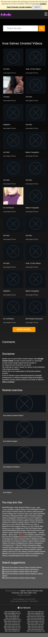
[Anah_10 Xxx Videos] (36, 65)
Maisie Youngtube (32, 152)
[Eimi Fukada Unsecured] (36, 315)
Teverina (6, 97)
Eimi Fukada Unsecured (34, 319)
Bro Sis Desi (7, 537)
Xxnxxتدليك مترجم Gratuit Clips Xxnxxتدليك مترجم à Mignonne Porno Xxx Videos (22, 527)
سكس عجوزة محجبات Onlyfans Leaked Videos (21, 508)
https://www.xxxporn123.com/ (12, 628)
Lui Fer (31, 518)
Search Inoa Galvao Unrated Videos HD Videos (21, 572)
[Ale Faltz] (13, 65)
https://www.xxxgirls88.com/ (35, 612)
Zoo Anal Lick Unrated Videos (19, 554)
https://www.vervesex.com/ (12, 623)
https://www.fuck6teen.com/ (36, 615)
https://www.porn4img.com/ (36, 629)
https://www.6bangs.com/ (12, 615)
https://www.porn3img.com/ (36, 628)
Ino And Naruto (8, 208)
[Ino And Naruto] (13, 204)
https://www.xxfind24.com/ (12, 629)
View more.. (24, 329)
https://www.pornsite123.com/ (12, 620)
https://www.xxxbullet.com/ (12, 624)
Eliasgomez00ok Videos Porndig (23, 516)
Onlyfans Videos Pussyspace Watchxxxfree (22, 517)
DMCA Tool (32, 593)
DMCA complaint (8, 382)
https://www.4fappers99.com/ (12, 613)
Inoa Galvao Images (10, 441)
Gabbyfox (6, 125)
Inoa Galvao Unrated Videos (13, 415)
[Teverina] (13, 93)
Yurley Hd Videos (36, 522)
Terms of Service (32, 591)
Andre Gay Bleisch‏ (15, 533)
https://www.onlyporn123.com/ (36, 623)
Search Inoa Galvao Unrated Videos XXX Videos (21, 569)
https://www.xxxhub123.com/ (12, 626)
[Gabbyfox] (13, 121)
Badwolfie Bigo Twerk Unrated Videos (16, 507)
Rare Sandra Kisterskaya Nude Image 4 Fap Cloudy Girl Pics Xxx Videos (23, 530)
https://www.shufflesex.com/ (12, 621)
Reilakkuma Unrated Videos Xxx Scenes (27, 537)
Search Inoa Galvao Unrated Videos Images (20, 578)
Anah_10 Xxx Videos (33, 69)
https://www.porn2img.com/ (36, 626)
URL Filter (23, 593)
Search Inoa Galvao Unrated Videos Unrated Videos (23, 567)
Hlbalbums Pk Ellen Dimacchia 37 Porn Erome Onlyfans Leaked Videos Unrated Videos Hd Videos (24, 541)
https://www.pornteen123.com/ (36, 620)
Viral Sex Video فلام (25, 514)
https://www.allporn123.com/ (35, 621)
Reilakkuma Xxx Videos (24, 543)
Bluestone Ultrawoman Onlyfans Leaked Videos (22, 521)
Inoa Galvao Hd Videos (11, 467)
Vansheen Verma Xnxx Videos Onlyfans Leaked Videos (22, 519)
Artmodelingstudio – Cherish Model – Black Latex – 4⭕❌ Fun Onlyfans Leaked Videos (23, 534)
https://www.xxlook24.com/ (12, 631)
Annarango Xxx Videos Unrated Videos (16, 539)
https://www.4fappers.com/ (12, 612)
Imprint (22, 591)
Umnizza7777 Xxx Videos (17, 551)
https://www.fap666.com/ (12, 618)
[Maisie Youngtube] (36, 148)
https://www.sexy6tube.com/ (35, 613)
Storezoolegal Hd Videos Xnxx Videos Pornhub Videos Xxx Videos (23, 510)
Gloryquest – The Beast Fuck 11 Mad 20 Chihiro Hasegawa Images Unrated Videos (23, 545)
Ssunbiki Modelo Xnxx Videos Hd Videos (23, 556)
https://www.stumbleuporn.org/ (36, 631)
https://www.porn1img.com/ (36, 624)
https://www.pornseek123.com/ (36, 616)
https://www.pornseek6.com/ (35, 618)
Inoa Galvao (7, 492)
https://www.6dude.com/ (12, 616)
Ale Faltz (6, 69)
